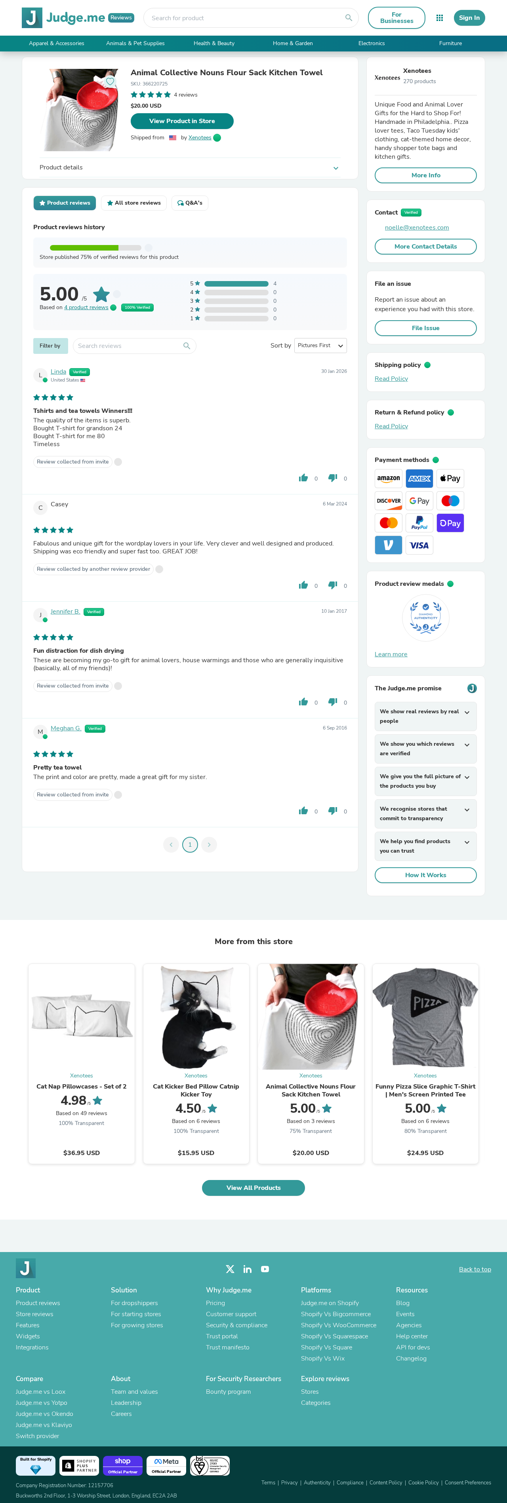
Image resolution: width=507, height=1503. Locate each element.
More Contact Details (426, 246)
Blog (403, 1303)
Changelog (411, 1358)
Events (405, 1314)
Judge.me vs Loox (40, 1392)
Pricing (215, 1303)
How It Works (425, 875)
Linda (58, 371)
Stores (310, 1392)
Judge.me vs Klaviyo (44, 1425)
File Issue (426, 328)
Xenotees (200, 137)
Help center (412, 1336)
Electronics (371, 43)
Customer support (231, 1314)
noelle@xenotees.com (417, 227)
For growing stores (137, 1325)
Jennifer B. (65, 611)
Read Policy (391, 378)
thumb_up (303, 478)
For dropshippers (134, 1303)
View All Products (254, 1188)
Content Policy (386, 1482)
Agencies (409, 1325)
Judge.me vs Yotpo (41, 1403)
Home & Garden (293, 43)
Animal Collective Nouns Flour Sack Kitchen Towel (227, 73)
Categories (316, 1403)
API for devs (413, 1347)
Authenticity (317, 1482)
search (349, 18)
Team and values (134, 1392)
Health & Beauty (214, 43)
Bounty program (228, 1392)
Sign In (469, 17)
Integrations (32, 1347)
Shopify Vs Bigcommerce (336, 1314)
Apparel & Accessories (56, 43)
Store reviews (34, 1314)
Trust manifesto (228, 1347)
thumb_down (332, 478)
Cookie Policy (423, 1482)
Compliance (350, 1482)
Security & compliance (236, 1325)
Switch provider (37, 1436)
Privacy (289, 1482)
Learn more (391, 654)
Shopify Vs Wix (323, 1358)
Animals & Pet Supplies (135, 43)
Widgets (28, 1336)
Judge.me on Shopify (330, 1303)
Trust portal (222, 1336)
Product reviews (38, 1303)
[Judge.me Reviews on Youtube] (265, 1269)
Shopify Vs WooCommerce (338, 1325)
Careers (121, 1414)
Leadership (126, 1403)
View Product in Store (182, 121)
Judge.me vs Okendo (44, 1414)
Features (28, 1325)
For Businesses (397, 17)
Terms (268, 1482)
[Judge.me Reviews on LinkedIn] (247, 1269)
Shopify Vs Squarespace (334, 1336)
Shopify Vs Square (326, 1347)
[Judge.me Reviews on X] (230, 1269)
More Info (426, 175)
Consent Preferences (468, 1482)
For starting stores (136, 1314)
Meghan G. (66, 728)
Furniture (450, 43)
